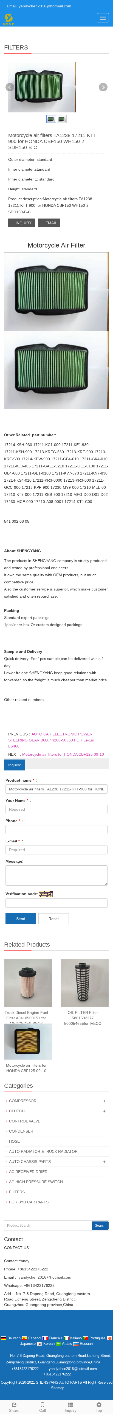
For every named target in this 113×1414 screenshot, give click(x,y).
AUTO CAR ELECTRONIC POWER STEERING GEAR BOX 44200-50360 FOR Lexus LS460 (51, 740)
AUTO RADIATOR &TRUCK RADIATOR (43, 1151)
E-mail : (14, 841)
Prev (9, 87)
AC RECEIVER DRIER (28, 1171)
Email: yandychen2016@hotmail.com (38, 6)
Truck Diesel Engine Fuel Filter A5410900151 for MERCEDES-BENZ (26, 1018)
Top (99, 1410)
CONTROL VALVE (24, 1121)
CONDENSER (21, 1131)
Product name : (21, 780)
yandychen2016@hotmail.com (44, 1277)
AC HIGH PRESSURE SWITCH (36, 1182)
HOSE (14, 1141)
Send (20, 919)
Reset (54, 919)
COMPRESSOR (22, 1101)
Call (42, 1410)
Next (103, 87)
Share (14, 1410)
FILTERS (17, 1192)
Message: (14, 861)
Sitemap (57, 1388)
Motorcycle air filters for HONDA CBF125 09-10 (63, 754)
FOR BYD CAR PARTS (29, 1202)
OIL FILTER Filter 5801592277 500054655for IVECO (82, 1018)
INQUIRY (23, 223)
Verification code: (21, 894)
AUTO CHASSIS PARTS (30, 1161)
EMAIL (50, 223)
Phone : (14, 821)
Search (100, 1225)
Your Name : (18, 800)
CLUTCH (17, 1111)
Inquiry (71, 1410)
